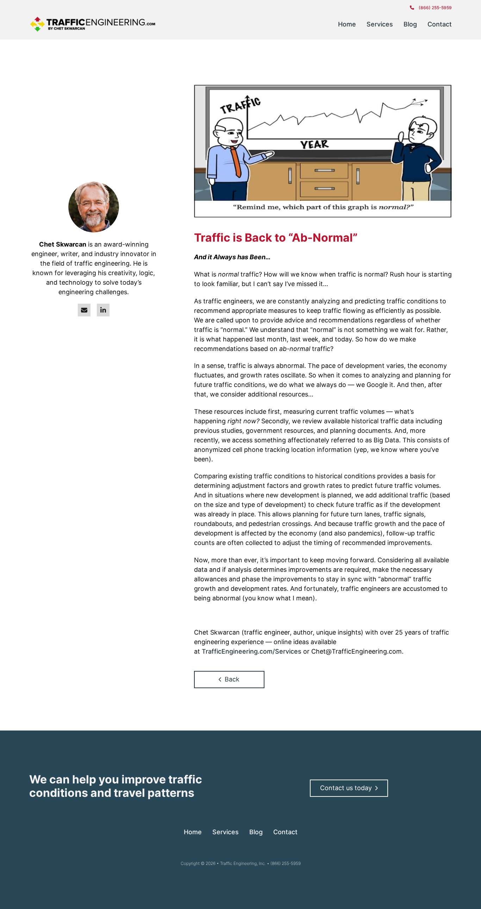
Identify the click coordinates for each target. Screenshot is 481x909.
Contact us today (346, 788)
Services (380, 24)
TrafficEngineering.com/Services (251, 651)
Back (232, 679)
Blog (410, 24)
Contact (439, 24)
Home (347, 24)
